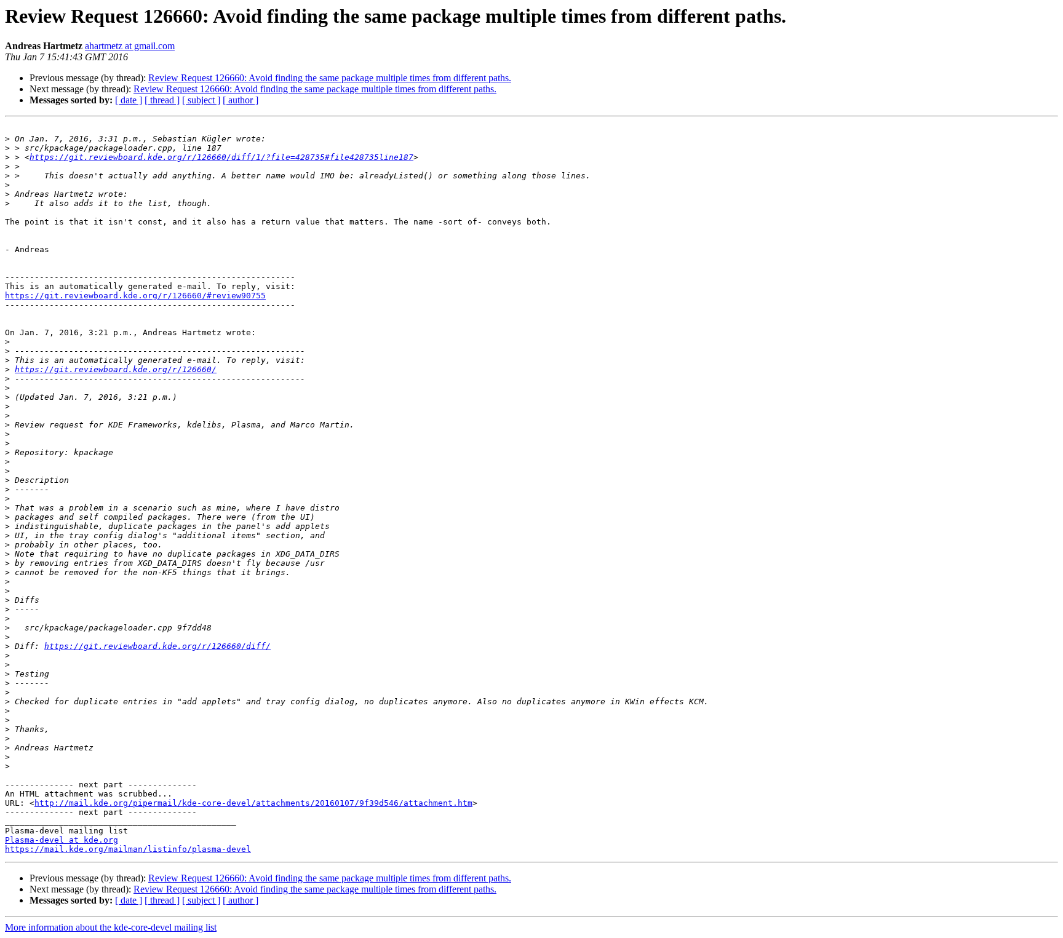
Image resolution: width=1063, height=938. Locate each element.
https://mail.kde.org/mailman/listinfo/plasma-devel (128, 849)
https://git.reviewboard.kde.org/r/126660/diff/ (157, 646)
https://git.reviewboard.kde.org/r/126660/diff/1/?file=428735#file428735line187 (221, 157)
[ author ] (240, 100)
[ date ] (128, 100)
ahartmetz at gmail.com (130, 46)
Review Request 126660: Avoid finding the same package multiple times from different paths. (329, 78)
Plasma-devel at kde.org (61, 840)
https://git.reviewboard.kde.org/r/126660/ (116, 369)
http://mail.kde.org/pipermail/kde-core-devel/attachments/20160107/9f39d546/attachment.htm (253, 803)
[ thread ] (162, 100)
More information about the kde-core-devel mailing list (111, 927)
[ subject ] (201, 100)
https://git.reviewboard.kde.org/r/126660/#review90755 (135, 295)
